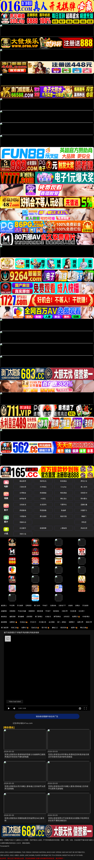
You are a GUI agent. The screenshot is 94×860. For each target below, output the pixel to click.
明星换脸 (43, 510)
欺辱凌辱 (23, 498)
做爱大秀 (80, 622)
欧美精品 (63, 481)
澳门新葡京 (38, 616)
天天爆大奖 (42, 622)
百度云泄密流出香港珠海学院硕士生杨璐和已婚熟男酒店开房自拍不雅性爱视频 (25, 755)
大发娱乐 (48, 616)
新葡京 (77, 605)
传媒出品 (23, 522)
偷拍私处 (4, 616)
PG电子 (45, 605)
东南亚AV (84, 493)
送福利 (70, 605)
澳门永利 (37, 605)
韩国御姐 (43, 493)
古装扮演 (23, 504)
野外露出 (84, 498)
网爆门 (84, 516)
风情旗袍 (23, 510)
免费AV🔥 (74, 627)
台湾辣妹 (23, 493)
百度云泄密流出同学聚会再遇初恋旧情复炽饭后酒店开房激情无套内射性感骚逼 (68, 755)
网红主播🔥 (84, 627)
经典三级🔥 (15, 627)
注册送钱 (53, 605)
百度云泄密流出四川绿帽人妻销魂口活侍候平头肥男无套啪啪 (25, 787)
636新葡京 (86, 616)
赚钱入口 (55, 627)
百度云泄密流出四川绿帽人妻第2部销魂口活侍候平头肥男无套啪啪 (68, 787)
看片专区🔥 (45, 627)
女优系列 (43, 504)
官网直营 (29, 605)
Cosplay (63, 487)
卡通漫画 (23, 516)
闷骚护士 (84, 510)
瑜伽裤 (63, 510)
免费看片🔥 (76, 616)
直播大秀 (89, 622)
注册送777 (62, 605)
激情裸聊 (4, 622)
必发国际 (30, 616)
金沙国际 (52, 622)
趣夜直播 (13, 616)
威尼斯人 (4, 605)
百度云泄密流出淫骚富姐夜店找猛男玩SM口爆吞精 (24, 819)
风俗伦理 (84, 528)
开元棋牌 (20, 605)
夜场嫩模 (21, 616)
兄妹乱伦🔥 (35, 627)
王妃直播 (73, 611)
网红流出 (63, 498)
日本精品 (43, 487)
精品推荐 (23, 481)
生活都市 (23, 528)
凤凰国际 (13, 611)
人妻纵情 (63, 528)
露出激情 (43, 516)
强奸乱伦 (43, 481)
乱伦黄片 (82, 611)
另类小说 (23, 534)
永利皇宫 (67, 616)
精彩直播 (40, 611)
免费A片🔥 (25, 627)
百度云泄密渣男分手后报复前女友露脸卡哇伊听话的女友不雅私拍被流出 (68, 819)
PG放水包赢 (22, 611)
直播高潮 (32, 611)
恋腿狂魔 (84, 504)
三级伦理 (23, 487)
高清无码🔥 (64, 627)
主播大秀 (65, 611)
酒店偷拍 (56, 611)
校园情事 (43, 528)
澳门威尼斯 (4, 627)
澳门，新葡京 (61, 622)
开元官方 (33, 622)
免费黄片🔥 (13, 622)
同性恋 (84, 522)
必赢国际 (4, 611)
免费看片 (72, 622)
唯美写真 (63, 516)
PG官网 (12, 605)
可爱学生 (63, 504)
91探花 (43, 498)
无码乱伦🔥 (24, 622)
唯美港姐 (63, 493)
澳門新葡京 (57, 616)
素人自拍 (84, 487)
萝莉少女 (84, 481)
